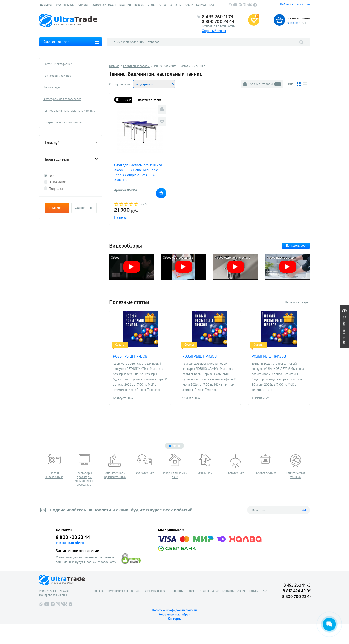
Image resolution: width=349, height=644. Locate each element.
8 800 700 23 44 (218, 21)
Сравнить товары (263, 84)
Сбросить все (84, 208)
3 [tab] (179, 446)
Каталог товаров (56, 41)
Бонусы (201, 4)
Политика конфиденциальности (174, 610)
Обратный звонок (214, 31)
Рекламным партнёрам (174, 614)
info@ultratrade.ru (70, 542)
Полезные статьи (129, 302)
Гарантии (125, 4)
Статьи (152, 4)
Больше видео (296, 245)
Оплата (83, 4)
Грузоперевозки (65, 4)
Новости (139, 4)
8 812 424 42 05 (297, 590)
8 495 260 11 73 (217, 16)
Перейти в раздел (297, 302)
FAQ (211, 4)
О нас (162, 4)
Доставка (46, 4)
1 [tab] (170, 446)
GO (304, 510)
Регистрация (301, 4)
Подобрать (56, 208)
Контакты (175, 4)
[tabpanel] (54, 466)
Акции (189, 4)
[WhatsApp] (230, 5)
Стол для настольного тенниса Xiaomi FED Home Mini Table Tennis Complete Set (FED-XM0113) (138, 172)
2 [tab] (174, 446)
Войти (284, 4)
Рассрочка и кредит (103, 4)
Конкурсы (174, 618)
